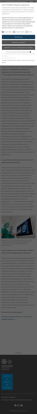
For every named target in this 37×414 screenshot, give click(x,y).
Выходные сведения (7, 60)
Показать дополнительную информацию (18, 52)
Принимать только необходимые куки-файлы (18, 48)
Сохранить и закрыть (18, 42)
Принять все (19, 37)
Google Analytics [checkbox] (19, 32)
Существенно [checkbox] (8, 32)
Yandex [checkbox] (30, 32)
